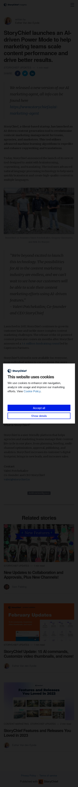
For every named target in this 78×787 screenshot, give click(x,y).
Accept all (39, 408)
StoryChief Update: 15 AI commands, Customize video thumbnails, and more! (38, 653)
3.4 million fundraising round (41, 343)
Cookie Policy (32, 391)
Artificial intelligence (39, 493)
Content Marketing (16, 723)
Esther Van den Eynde (27, 22)
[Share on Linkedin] (32, 73)
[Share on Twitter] (25, 73)
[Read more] (39, 543)
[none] (72, 5)
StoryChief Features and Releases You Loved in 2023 (37, 733)
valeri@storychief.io (17, 479)
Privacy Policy (28, 775)
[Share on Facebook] (18, 73)
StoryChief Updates (18, 67)
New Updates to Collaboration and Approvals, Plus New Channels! (33, 574)
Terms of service (48, 775)
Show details (39, 416)
